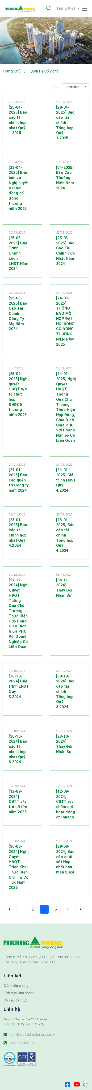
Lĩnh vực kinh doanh (19, 993)
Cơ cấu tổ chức (16, 1000)
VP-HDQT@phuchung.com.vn (33, 1034)
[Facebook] (67, 1082)
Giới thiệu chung (16, 986)
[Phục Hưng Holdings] (21, 8)
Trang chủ (12, 71)
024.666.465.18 (21, 1043)
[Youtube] (76, 1082)
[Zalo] (85, 1082)
